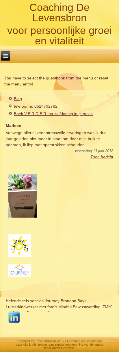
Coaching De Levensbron (59, 12)
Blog (18, 98)
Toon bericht (101, 157)
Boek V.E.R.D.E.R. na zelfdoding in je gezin (53, 113)
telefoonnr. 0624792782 (35, 106)
